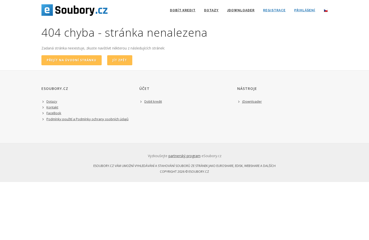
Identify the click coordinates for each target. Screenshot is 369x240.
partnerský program (184, 155)
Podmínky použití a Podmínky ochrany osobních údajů (87, 119)
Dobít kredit (153, 101)
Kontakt (52, 107)
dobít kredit (183, 10)
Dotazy (211, 10)
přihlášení (304, 10)
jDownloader (241, 10)
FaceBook (53, 113)
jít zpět (119, 60)
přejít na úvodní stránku (71, 60)
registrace (274, 10)
